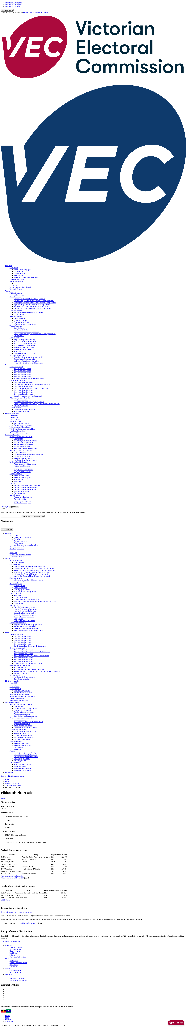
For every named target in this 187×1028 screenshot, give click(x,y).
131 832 (12, 976)
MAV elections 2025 (21, 400)
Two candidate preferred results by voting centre (17, 912)
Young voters (18, 351)
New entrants (18, 479)
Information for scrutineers (23, 458)
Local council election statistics (24, 409)
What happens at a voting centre (25, 324)
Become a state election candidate (21, 437)
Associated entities (20, 499)
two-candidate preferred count (26, 923)
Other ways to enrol (20, 273)
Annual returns (15, 495)
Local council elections (22, 330)
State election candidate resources (25, 448)
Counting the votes (20, 320)
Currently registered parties (23, 468)
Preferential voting (20, 318)
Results (7, 365)
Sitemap (8, 1020)
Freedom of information (18, 957)
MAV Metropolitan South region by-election (29, 402)
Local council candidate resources (25, 460)
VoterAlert (13, 285)
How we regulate (15, 951)
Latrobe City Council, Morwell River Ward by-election (32, 308)
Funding (12, 483)
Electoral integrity (16, 949)
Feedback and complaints (18, 980)
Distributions (5, 900)
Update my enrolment (17, 281)
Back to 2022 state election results (12, 776)
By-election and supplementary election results (30, 378)
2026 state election (16, 293)
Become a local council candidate (21, 450)
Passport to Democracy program (25, 347)
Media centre (14, 961)
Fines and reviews (16, 310)
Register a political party (22, 466)
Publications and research (18, 963)
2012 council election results (23, 392)
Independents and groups (22, 501)
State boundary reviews (18, 431)
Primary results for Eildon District (12, 878)
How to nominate (20, 452)
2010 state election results (22, 374)
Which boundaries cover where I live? (22, 429)
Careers (7, 968)
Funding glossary (20, 493)
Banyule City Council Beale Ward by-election (29, 299)
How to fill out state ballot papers (25, 341)
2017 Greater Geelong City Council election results (31, 388)
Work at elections (15, 972)
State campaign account (22, 491)
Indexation (17, 481)
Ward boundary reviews (22, 423)
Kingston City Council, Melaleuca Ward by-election (31, 306)
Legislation (13, 953)
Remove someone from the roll (20, 287)
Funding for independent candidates (26, 489)
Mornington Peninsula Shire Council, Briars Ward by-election (35, 303)
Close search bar (38, 516)
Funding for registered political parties (27, 485)
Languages (5, 507)
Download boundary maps (19, 433)
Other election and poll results (20, 398)
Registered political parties (18, 462)
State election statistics (21, 411)
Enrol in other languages (22, 270)
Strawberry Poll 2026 (21, 406)
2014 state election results (22, 373)
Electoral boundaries (12, 413)
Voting (7, 291)
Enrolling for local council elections (26, 277)
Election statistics (15, 408)
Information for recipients (22, 477)
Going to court (19, 314)
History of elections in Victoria (24, 353)
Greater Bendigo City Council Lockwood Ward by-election (34, 301)
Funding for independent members (25, 487)
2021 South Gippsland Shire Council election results (32, 384)
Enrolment (8, 266)
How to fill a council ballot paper (25, 343)
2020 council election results (23, 386)
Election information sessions (24, 444)
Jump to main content (12, 6)
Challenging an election (22, 322)
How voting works (16, 316)
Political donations (16, 474)
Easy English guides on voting (24, 340)
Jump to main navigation (13, 3)
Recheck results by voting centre (12, 876)
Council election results (17, 380)
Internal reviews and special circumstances (28, 312)
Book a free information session (24, 345)
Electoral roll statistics (17, 289)
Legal (7, 1018)
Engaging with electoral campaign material (28, 357)
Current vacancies (16, 970)
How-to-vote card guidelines (23, 443)
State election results (16, 367)
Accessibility (9, 1021)
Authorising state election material (25, 441)
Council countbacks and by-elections (26, 332)
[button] (7, 10)
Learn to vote (14, 338)
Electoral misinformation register (25, 359)
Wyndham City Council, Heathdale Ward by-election (32, 305)
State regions (14, 417)
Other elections (19, 336)
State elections (19, 328)
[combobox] (11, 516)
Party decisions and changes (23, 470)
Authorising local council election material (28, 454)
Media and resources (12, 959)
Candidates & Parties (12, 435)
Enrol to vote (14, 268)
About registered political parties (25, 464)
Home (7, 780)
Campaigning (18, 439)
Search (3, 509)
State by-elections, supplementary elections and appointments (35, 334)
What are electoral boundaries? (20, 427)
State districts (14, 415)
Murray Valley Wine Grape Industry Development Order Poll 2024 (37, 404)
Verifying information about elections (26, 361)
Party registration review (22, 472)
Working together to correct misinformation (28, 363)
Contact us (8, 974)
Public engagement (16, 947)
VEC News (14, 965)
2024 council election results (23, 382)
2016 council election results (23, 390)
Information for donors (21, 476)
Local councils (14, 419)
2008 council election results (23, 394)
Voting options (19, 295)
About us (8, 945)
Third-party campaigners (22, 503)
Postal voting (18, 275)
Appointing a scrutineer (22, 446)
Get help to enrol (19, 271)
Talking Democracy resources (24, 349)
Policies (12, 955)
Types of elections (16, 326)
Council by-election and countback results (28, 396)
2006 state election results (22, 376)
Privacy (7, 1016)
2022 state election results (22, 369)
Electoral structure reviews (23, 425)
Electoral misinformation (18, 355)
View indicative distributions (10, 941)
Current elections (15, 297)
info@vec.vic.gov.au (17, 978)
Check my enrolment (17, 279)
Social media (14, 967)
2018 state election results (22, 371)
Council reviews (15, 421)
